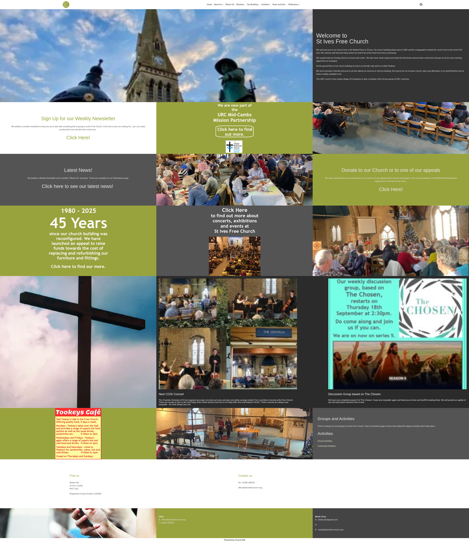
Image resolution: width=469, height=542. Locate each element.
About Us (218, 4)
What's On (229, 4)
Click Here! (78, 137)
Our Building (252, 4)
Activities (265, 4)
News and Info (278, 4)
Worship (240, 4)
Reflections (293, 4)
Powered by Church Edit (234, 540)
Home (209, 4)
